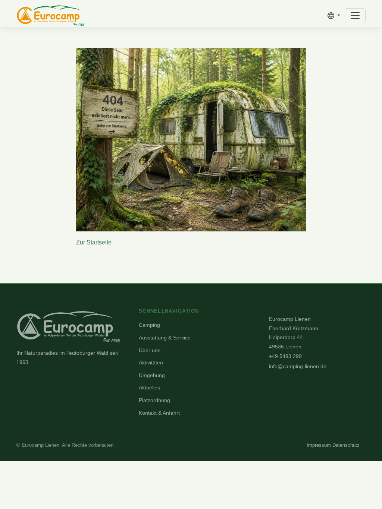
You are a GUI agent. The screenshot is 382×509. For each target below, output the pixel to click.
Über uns (149, 350)
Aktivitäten (151, 363)
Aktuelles (149, 388)
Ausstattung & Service (165, 338)
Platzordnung (154, 400)
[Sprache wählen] (334, 16)
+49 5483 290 (285, 356)
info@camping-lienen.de (297, 366)
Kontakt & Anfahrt (159, 413)
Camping (149, 325)
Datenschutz (346, 445)
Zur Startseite (94, 242)
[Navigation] (355, 15)
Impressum (319, 445)
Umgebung (152, 375)
